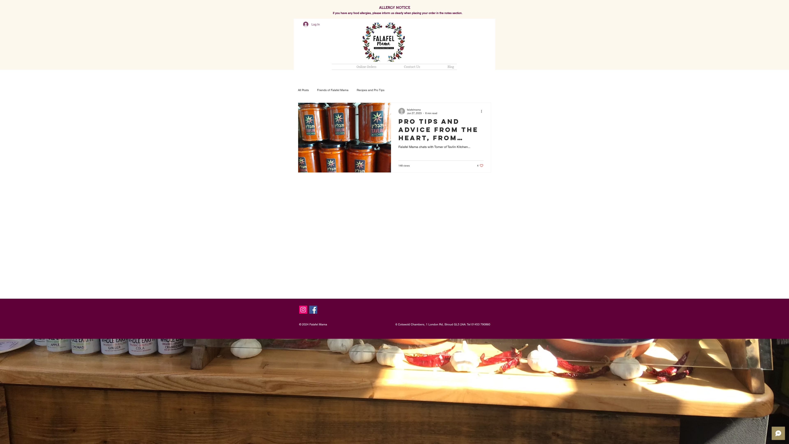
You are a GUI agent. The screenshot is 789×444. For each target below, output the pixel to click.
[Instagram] (303, 310)
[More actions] (482, 111)
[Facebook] (313, 310)
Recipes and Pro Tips (370, 90)
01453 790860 (480, 324)
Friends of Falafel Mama (332, 90)
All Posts (303, 90)
